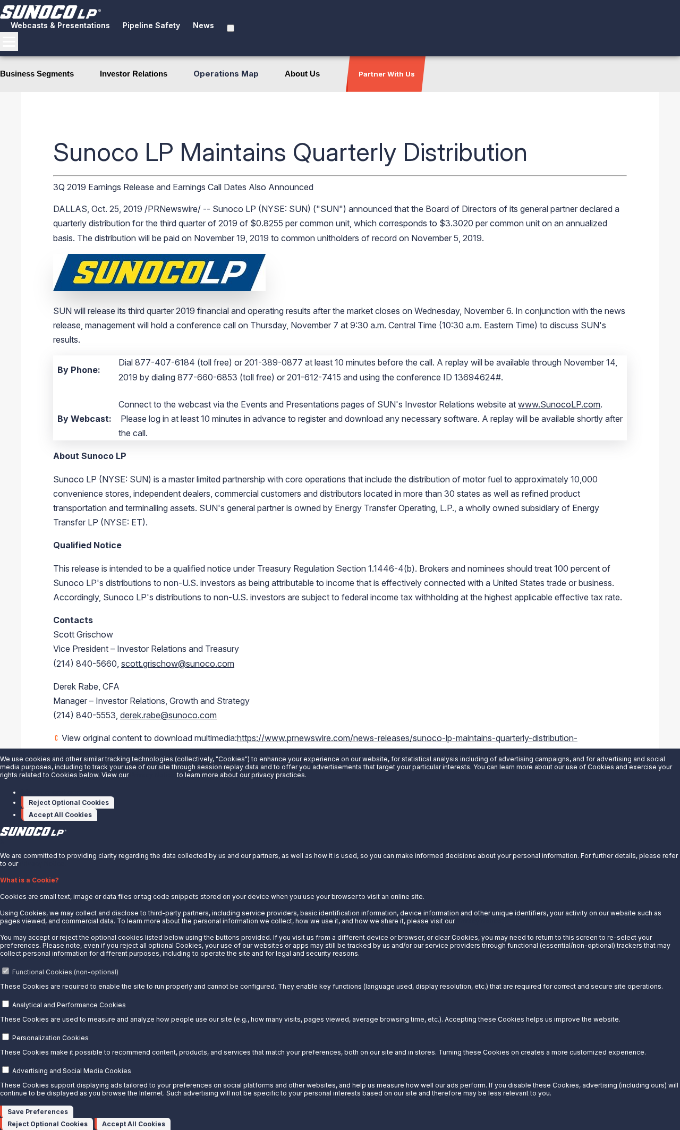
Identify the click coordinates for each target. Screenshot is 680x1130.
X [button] (2, 841)
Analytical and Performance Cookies (69, 1005)
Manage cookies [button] (50, 791)
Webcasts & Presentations (60, 25)
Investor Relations (133, 73)
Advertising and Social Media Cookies (71, 1071)
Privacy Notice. (43, 864)
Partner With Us (387, 74)
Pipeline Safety (151, 25)
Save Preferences (37, 1112)
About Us (302, 73)
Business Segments (37, 73)
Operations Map (226, 74)
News (203, 25)
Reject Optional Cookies (69, 802)
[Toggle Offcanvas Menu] (9, 41)
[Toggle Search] (230, 28)
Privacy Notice (152, 775)
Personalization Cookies (50, 1038)
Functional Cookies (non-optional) (65, 972)
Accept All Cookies (60, 815)
